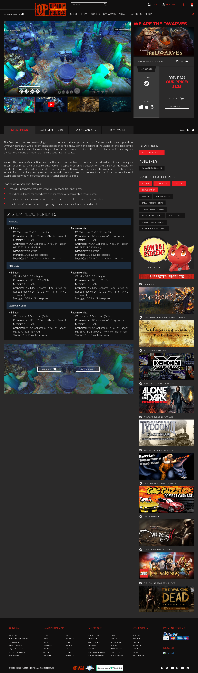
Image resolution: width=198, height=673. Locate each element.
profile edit (115, 652)
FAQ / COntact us (16, 649)
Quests (95, 14)
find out (152, 267)
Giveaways (109, 14)
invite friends (116, 649)
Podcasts (69, 639)
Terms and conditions (18, 639)
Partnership (14, 655)
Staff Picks (70, 655)
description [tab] (19, 130)
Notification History (96, 652)
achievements (93, 642)
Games (145, 196)
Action (145, 183)
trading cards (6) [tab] (85, 130)
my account (93, 639)
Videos (68, 642)
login (154, 4)
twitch (136, 642)
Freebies (69, 652)
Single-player (163, 196)
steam (135, 652)
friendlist (92, 649)
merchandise (138, 655)
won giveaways (117, 655)
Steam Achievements (152, 203)
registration (93, 636)
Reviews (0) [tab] (117, 130)
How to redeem (15, 646)
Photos (69, 646)
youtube (136, 639)
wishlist (114, 646)
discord (136, 636)
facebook (137, 646)
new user (171, 4)
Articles (136, 14)
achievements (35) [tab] (52, 130)
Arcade (123, 14)
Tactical (179, 183)
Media (148, 14)
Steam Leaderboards (153, 222)
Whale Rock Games (152, 153)
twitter (136, 649)
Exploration (148, 190)
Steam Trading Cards (153, 209)
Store (74, 14)
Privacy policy (14, 642)
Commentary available (154, 229)
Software (47, 655)
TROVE (84, 14)
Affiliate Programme (17, 652)
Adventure (162, 183)
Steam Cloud (175, 216)
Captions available (152, 216)
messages (92, 646)
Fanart (68, 649)
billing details (116, 642)
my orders (115, 639)
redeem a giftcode (96, 655)
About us (13, 636)
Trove (45, 639)
